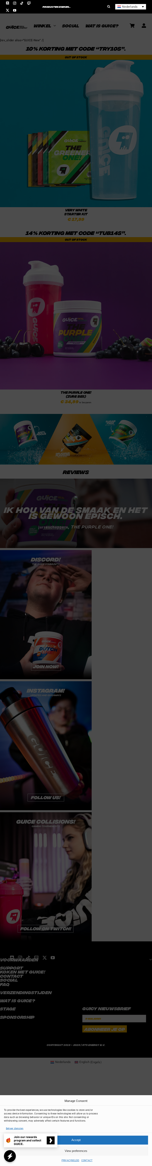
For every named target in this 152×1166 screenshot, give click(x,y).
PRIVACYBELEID (70, 1160)
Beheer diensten (14, 1128)
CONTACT (87, 1160)
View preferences (76, 1151)
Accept (76, 1140)
